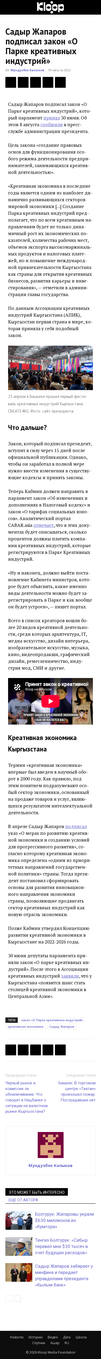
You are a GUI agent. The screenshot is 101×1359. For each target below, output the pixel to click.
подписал (76, 826)
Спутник (38, 1343)
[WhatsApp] (60, 82)
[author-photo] (51, 1157)
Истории (36, 1337)
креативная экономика (25, 1026)
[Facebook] (10, 82)
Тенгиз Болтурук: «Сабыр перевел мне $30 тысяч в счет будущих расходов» (61, 1246)
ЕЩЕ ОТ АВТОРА (23, 1200)
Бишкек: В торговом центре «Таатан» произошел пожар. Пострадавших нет (77, 1091)
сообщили (51, 124)
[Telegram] (48, 82)
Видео (53, 1337)
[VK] (35, 82)
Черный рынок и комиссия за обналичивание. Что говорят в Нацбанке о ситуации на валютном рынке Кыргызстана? (26, 1097)
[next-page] (17, 1298)
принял (51, 118)
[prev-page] (8, 1298)
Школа (81, 1337)
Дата (67, 1337)
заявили (70, 976)
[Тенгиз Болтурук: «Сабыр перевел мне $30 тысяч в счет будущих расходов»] (18, 1246)
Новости (16, 1337)
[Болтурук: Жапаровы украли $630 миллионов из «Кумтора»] (18, 1220)
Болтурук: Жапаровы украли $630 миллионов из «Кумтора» (64, 1220)
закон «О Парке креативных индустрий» (52, 1020)
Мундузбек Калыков (27, 70)
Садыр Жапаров (61, 1026)
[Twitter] (23, 82)
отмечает (43, 525)
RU (67, 1343)
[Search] (93, 7)
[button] (9, 7)
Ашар (55, 1343)
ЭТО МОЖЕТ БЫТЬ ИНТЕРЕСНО (37, 1192)
